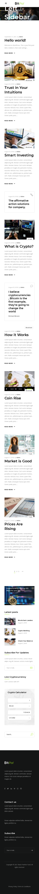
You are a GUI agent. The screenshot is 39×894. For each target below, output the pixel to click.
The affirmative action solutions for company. (18, 204)
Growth (30, 239)
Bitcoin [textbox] (11, 706)
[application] (19, 389)
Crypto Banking (24, 631)
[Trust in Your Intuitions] (19, 71)
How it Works (16, 335)
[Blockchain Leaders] (10, 621)
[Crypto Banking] (10, 631)
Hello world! (15, 40)
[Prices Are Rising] (19, 507)
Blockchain (29, 80)
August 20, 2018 (9, 84)
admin (21, 37)
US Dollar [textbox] (12, 718)
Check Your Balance (25, 641)
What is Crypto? (19, 246)
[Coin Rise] (19, 381)
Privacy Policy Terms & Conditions (19, 886)
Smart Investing (19, 155)
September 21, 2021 (10, 37)
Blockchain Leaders (25, 620)
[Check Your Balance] (10, 642)
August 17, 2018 (9, 457)
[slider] (29, 389)
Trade (30, 454)
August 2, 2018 (22, 623)
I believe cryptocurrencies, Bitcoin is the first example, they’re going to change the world (19, 301)
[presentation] (9, 138)
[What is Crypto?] (19, 230)
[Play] (6, 389)
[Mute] (25, 389)
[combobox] (19, 706)
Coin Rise (12, 398)
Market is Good (18, 461)
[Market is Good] (19, 444)
